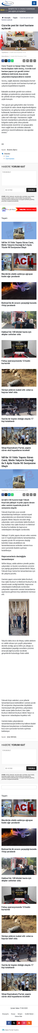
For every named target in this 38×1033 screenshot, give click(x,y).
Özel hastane (10, 159)
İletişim (20, 1014)
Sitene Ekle (18, 1016)
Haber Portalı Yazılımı (12, 1030)
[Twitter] (6, 60)
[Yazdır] (24, 60)
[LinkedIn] (9, 60)
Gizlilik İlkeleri (29, 1014)
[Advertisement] (19, 677)
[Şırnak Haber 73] (8, 3)
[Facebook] (3, 60)
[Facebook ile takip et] (8, 1023)
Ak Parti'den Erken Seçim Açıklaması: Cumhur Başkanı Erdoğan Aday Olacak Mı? (21, 10)
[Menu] (34, 3)
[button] (27, 60)
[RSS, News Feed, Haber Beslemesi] (29, 1023)
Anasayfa (7, 18)
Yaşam (15, 18)
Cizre (7, 156)
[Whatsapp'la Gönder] (12, 60)
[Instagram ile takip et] (24, 1023)
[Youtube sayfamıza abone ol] (19, 1023)
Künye (13, 1014)
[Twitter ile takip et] (14, 1023)
